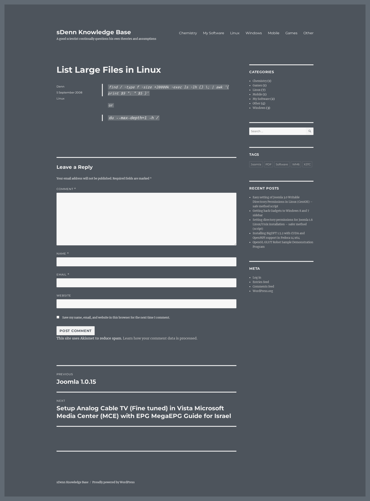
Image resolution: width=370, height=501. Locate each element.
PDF (269, 164)
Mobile (273, 33)
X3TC (307, 164)
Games (291, 33)
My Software (213, 33)
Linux (235, 33)
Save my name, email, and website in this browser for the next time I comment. (116, 317)
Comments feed (263, 286)
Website (64, 295)
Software (282, 164)
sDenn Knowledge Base (94, 32)
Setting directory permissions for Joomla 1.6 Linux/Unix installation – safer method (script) (283, 224)
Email (63, 274)
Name (63, 253)
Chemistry (188, 33)
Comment (66, 189)
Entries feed (261, 282)
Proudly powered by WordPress (113, 482)
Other (308, 33)
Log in (257, 277)
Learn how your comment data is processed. (160, 338)
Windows (254, 33)
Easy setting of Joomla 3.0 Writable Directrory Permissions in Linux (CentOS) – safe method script (283, 202)
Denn (60, 86)
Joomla (256, 164)
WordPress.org (263, 291)
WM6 (296, 164)
